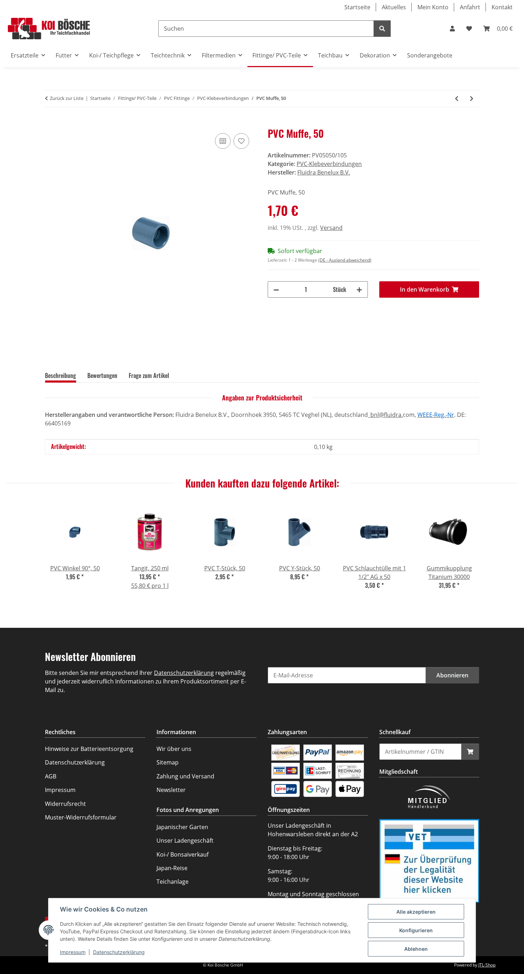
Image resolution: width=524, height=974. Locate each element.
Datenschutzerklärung (119, 952)
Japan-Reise (171, 868)
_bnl (373, 415)
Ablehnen (416, 949)
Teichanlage (172, 881)
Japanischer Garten (182, 827)
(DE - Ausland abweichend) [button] (344, 260)
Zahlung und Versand (185, 776)
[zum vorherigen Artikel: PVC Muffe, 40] (456, 98)
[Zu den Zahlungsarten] (285, 752)
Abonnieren (452, 675)
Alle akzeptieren (416, 912)
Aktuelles (394, 7)
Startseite (357, 7)
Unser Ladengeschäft (185, 840)
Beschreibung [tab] (60, 375)
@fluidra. (391, 415)
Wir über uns (173, 749)
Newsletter (171, 790)
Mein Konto (432, 7)
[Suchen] (382, 28)
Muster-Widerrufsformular (81, 817)
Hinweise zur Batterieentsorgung (89, 749)
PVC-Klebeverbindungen (329, 164)
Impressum (73, 952)
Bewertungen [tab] (102, 375)
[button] (452, 28)
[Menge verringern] (276, 289)
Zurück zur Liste (66, 98)
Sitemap (167, 762)
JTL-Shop (486, 965)
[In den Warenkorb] (50, 123)
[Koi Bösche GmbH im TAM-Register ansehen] (429, 860)
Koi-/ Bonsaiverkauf (182, 854)
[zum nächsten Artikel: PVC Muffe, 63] (471, 98)
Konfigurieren (416, 930)
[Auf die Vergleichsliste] (223, 141)
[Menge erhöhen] (359, 289)
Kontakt (502, 7)
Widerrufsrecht (65, 804)
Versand (331, 228)
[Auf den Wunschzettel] (241, 141)
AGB (50, 776)
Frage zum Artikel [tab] (149, 375)
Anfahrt (470, 7)
